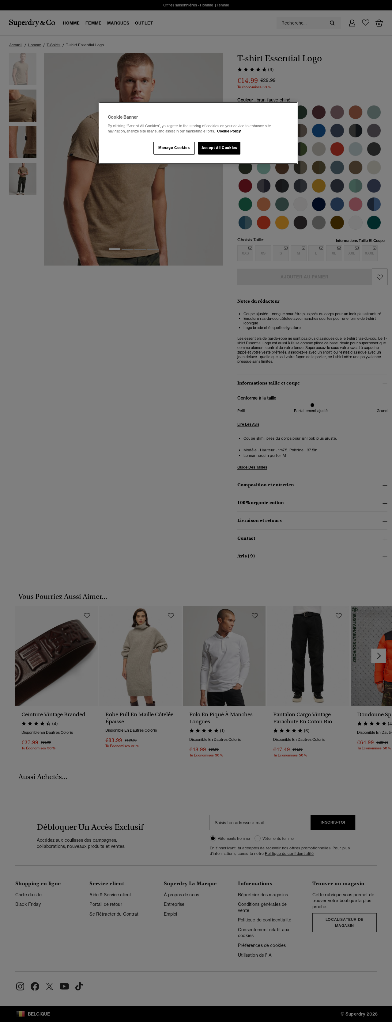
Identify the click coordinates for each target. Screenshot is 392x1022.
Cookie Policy (229, 131)
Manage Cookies (174, 148)
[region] (198, 133)
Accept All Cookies (219, 148)
